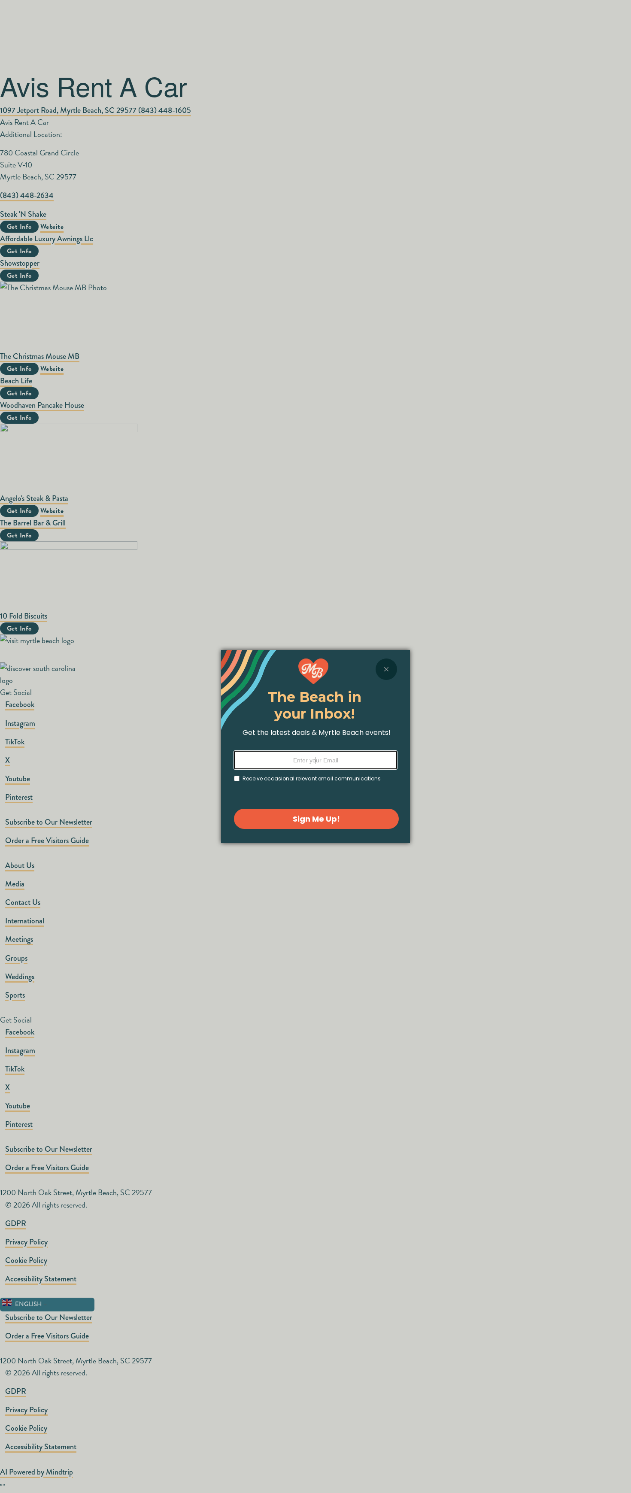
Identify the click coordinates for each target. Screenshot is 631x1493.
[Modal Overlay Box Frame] (315, 746)
